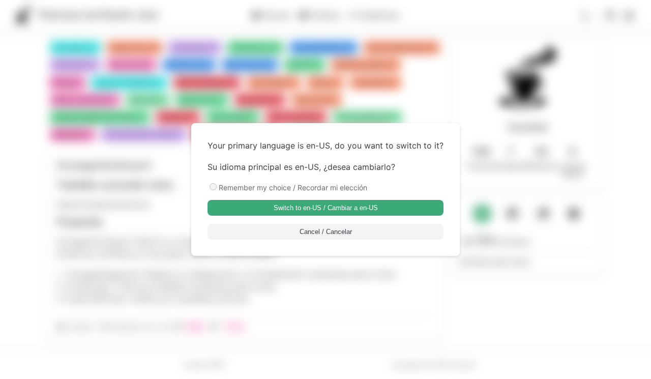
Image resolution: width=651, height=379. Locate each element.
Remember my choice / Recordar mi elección (293, 187)
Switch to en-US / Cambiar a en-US (326, 208)
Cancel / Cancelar (326, 232)
